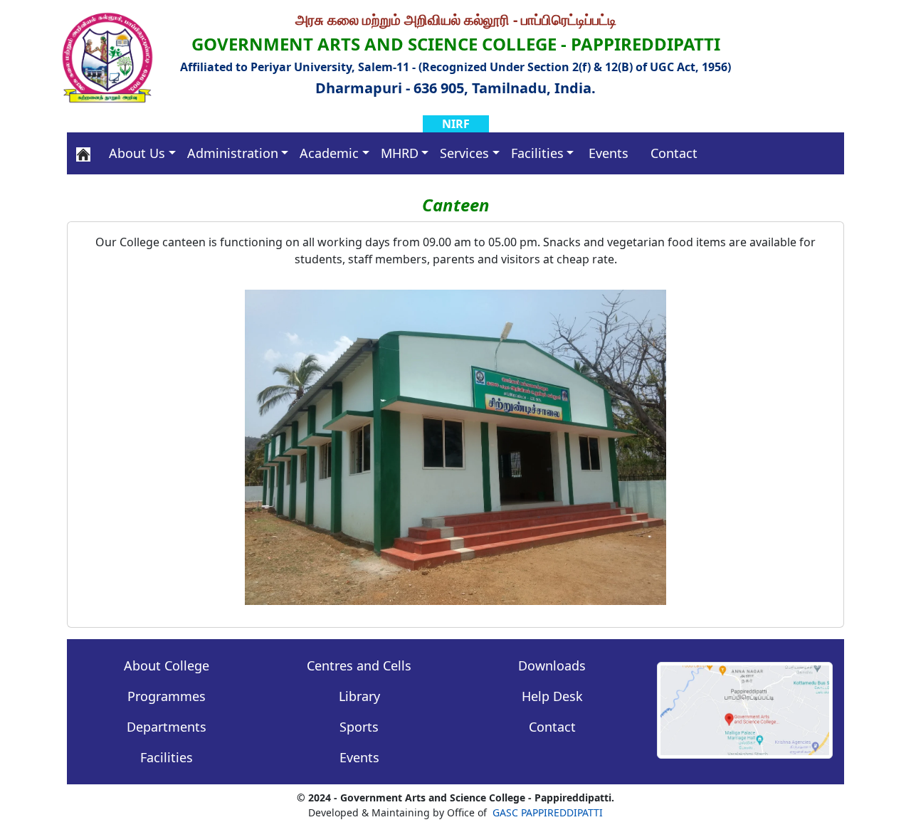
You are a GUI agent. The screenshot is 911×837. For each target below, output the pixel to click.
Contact (674, 153)
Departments (166, 726)
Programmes (166, 696)
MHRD (399, 153)
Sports (359, 726)
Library (359, 696)
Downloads (552, 665)
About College (166, 665)
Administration (232, 153)
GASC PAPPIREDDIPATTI (548, 812)
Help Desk (552, 696)
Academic (329, 153)
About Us (137, 153)
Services (464, 153)
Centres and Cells (359, 665)
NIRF (456, 124)
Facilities (537, 153)
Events (608, 153)
